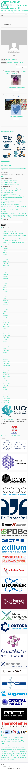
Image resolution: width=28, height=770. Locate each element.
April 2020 (5, 343)
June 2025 (5, 269)
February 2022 (6, 317)
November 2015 (6, 394)
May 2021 (5, 328)
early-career (18, 741)
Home (2, 21)
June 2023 (5, 296)
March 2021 (5, 332)
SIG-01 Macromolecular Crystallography (11, 189)
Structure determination (21, 757)
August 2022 (5, 309)
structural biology (7, 757)
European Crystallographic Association (12, 766)
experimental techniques (16, 745)
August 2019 (5, 352)
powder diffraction (9, 755)
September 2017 (6, 376)
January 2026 (5, 259)
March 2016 (5, 393)
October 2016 (5, 385)
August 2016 (5, 387)
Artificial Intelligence (4, 737)
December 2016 (6, 381)
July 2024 (5, 283)
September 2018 (6, 365)
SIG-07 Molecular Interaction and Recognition (12, 201)
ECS (12, 743)
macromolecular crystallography (7, 749)
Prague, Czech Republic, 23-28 (9, 435)
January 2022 (5, 319)
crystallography (3, 741)
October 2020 (5, 337)
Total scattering (6, 759)
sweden (2, 759)
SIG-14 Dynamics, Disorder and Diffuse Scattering (13, 213)
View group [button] (16, 89)
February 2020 (6, 346)
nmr (17, 751)
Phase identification (14, 753)
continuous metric (7, 739)
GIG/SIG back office (5, 403)
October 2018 (5, 363)
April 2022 (5, 313)
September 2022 (6, 307)
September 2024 (6, 282)
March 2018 (5, 369)
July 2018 (5, 367)
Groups (13, 59)
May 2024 (5, 287)
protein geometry (22, 755)
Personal (3, 62)
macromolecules (16, 749)
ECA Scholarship (9, 743)
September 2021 (6, 326)
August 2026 (5, 248)
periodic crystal (8, 753)
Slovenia (2, 757)
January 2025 (5, 278)
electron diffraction (19, 743)
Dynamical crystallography (11, 741)
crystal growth (19, 739)
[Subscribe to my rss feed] (1, 16)
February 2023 (6, 302)
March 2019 (5, 356)
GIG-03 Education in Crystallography (10, 184)
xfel (14, 759)
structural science (14, 757)
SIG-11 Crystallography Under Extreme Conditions (13, 206)
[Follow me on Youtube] (3, 16)
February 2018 (6, 370)
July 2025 (5, 267)
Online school (21, 751)
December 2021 (6, 320)
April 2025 (5, 272)
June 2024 (5, 285)
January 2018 (5, 372)
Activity (3, 59)
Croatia (12, 739)
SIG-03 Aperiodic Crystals (7, 192)
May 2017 (5, 378)
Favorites (16, 62)
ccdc (9, 737)
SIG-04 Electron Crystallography (9, 194)
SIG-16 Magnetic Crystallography (9, 217)
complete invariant (16, 737)
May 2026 (5, 252)
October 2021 (5, 324)
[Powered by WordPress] (24, 766)
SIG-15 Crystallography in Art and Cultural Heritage (14, 215)
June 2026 (5, 250)
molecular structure (13, 751)
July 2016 (5, 389)
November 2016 (6, 383)
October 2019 (5, 350)
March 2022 (5, 315)
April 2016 (5, 391)
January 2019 (5, 359)
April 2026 (5, 254)
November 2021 (6, 322)
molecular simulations (5, 751)
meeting (24, 749)
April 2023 (5, 298)
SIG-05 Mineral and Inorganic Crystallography (16, 87)
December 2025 (6, 261)
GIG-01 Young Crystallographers (16, 116)
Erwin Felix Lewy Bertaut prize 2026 (12, 237)
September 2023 (6, 295)
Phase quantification (22, 753)
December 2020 (6, 333)
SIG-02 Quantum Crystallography (9, 190)
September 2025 (6, 265)
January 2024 (5, 293)
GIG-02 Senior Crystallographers (9, 182)
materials (21, 749)
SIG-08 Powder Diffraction (7, 203)
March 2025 (5, 274)
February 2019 (6, 357)
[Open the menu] (26, 15)
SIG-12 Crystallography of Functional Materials (12, 208)
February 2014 (6, 400)
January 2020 (5, 348)
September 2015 (6, 398)
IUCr (24, 747)
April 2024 (5, 289)
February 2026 (6, 257)
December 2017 (6, 374)
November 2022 (6, 306)
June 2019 (5, 354)
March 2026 (5, 256)
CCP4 (11, 737)
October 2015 (5, 396)
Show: (17, 64)
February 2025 (6, 276)
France (22, 747)
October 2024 (5, 280)
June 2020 (5, 341)
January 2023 (5, 304)
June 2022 (5, 311)
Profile (8, 59)
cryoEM (15, 739)
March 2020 (5, 344)
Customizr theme (17, 768)
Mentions (9, 62)
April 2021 (5, 330)
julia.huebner (8, 71)
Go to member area (6, 165)
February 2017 (6, 380)
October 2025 (5, 263)
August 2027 (20, 435)
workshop (11, 759)
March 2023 (5, 300)
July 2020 (5, 339)
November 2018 (6, 361)
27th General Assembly (9, 419)
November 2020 (6, 335)
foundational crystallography (15, 747)
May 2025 (5, 270)
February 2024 (6, 291)
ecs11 (15, 743)
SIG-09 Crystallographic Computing (10, 204)
